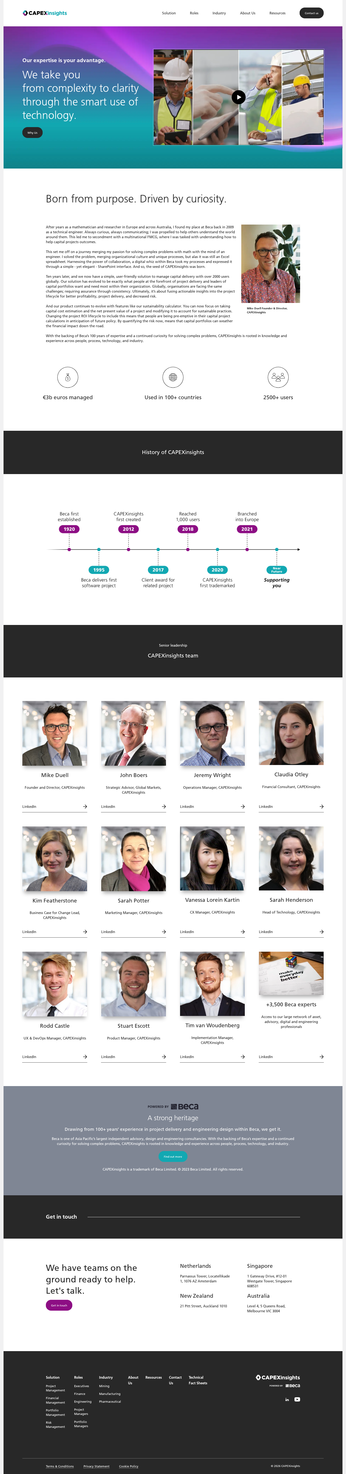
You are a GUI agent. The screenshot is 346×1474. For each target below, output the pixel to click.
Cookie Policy (128, 1466)
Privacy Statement (96, 1466)
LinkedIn (29, 806)
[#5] (287, 1399)
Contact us (312, 13)
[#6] (297, 1399)
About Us (247, 13)
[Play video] (239, 97)
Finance (79, 1394)
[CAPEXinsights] (44, 13)
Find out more (173, 1156)
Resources (278, 13)
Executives (81, 1386)
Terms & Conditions (60, 1466)
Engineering (83, 1401)
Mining (104, 1386)
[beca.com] (285, 1389)
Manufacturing (110, 1394)
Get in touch (59, 1305)
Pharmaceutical (110, 1401)
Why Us (32, 132)
